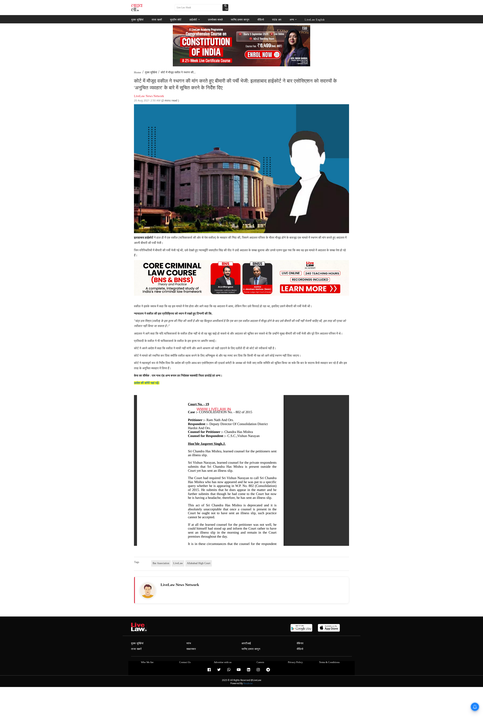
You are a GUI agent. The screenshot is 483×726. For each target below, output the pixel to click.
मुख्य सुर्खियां (137, 19)
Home (137, 72)
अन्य (292, 19)
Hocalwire (248, 683)
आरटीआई (246, 643)
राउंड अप (276, 19)
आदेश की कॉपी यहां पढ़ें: (146, 382)
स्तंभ (188, 643)
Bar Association (161, 563)
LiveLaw (178, 563)
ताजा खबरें (157, 19)
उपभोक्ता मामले (215, 19)
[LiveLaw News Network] (147, 590)
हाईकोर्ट (193, 19)
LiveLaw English (315, 19)
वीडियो (261, 19)
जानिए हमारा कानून (240, 19)
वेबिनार (300, 643)
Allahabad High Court (198, 563)
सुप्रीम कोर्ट (176, 19)
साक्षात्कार (191, 649)
